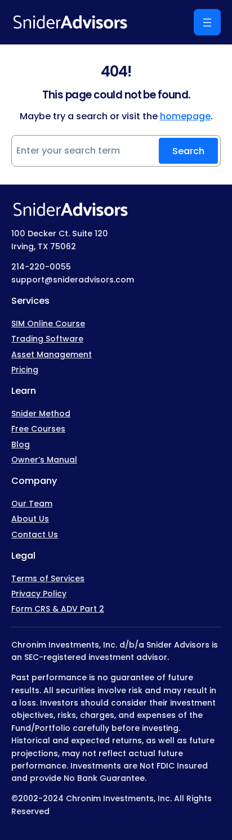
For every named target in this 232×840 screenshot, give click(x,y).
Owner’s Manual (44, 459)
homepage (185, 116)
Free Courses (38, 428)
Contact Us (34, 534)
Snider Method (40, 413)
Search (188, 151)
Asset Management (51, 354)
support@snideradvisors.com (72, 279)
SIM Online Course (48, 323)
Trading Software (47, 338)
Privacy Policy (38, 593)
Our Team (31, 503)
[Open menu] (207, 22)
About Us (30, 518)
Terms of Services (47, 578)
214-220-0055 (41, 266)
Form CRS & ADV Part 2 (57, 608)
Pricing (24, 369)
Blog (20, 444)
